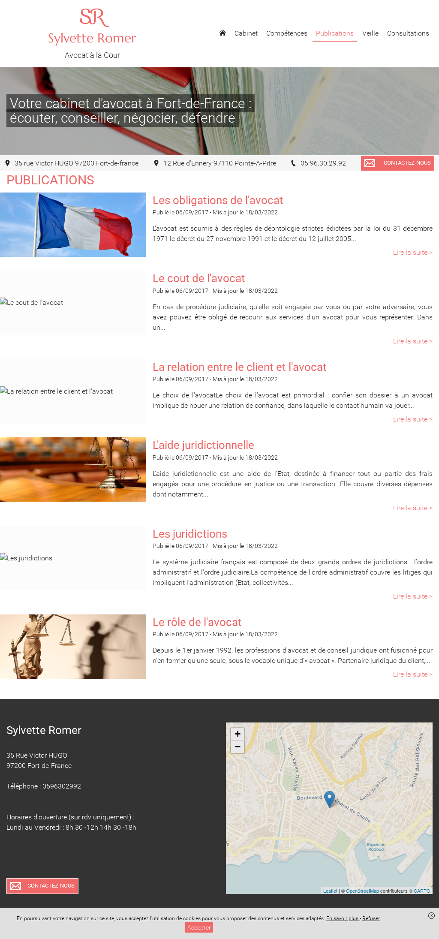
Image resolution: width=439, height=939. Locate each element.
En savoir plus (343, 918)
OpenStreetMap (362, 890)
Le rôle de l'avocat (197, 622)
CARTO (422, 890)
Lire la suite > (413, 252)
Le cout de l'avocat (199, 278)
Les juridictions (190, 533)
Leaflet (330, 890)
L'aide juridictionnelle (203, 445)
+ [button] (238, 733)
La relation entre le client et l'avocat (240, 367)
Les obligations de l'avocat (218, 200)
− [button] (238, 746)
